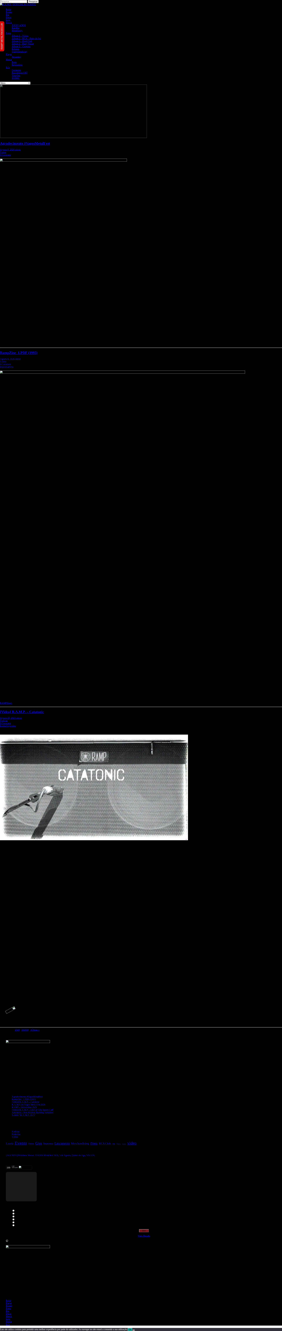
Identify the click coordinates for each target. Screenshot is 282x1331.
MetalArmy (17, 30)
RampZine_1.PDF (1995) (18, 353)
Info (8, 67)
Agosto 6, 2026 (7, 149)
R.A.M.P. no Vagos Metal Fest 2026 (28, 1104)
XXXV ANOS (19, 25)
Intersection (20, 1213)
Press (14, 62)
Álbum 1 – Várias (20, 35)
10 (22, 1030)
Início (8, 9)
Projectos (16, 1134)
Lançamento (62, 1143)
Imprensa (4, 367)
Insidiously (20, 1225)
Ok (130, 1329)
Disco (8, 17)
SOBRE (16, 78)
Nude (18, 1219)
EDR (17, 1216)
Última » (35, 1030)
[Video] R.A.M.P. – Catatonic (22, 712)
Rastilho (15, 28)
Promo (9, 12)
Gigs (8, 726)
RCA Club (105, 1143)
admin (18, 149)
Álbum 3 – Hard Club (22, 41)
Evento (21, 1143)
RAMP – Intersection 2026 (24, 1107)
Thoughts (19, 1211)
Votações (16, 75)
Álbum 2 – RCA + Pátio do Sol (26, 38)
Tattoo (119, 1144)
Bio (7, 14)
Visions (18, 1222)
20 (25, 1030)
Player (9, 54)
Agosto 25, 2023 (8, 718)
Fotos (8, 33)
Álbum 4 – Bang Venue (23, 43)
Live (8, 20)
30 (27, 1030)
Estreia (3, 726)
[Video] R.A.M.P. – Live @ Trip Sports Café (32, 1110)
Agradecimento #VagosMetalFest (25, 143)
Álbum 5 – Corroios (21, 46)
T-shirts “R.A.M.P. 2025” (23, 1115)
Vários (3, 152)
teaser (124, 1144)
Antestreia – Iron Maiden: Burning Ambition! (33, 1112)
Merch (9, 22)
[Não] (133, 1330)
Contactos (16, 70)
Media (9, 59)
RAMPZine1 (6, 703)
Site (113, 1144)
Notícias (4, 720)
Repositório (17, 65)
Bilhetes (15, 49)
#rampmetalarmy (19, 51)
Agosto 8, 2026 (7, 359)
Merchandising (80, 1143)
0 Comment (5, 155)
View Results (144, 1236)
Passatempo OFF (20, 72)
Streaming (16, 57)
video (13, 726)
